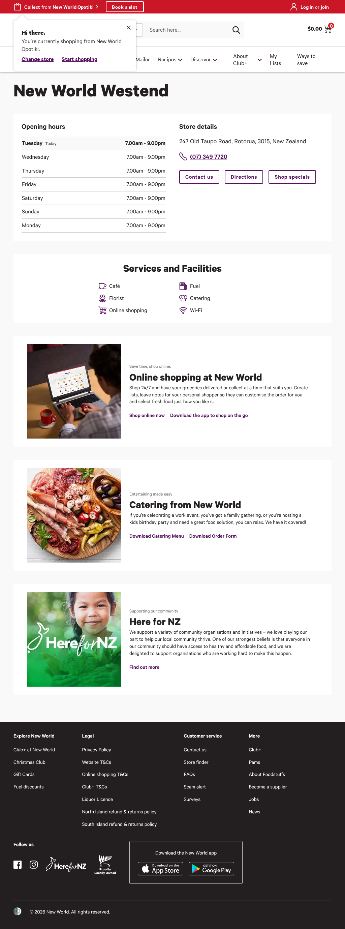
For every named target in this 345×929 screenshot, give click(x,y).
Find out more (144, 667)
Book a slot (125, 6)
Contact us (199, 177)
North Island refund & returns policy (119, 811)
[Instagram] (34, 865)
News (254, 811)
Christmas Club (29, 762)
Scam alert (195, 786)
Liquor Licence (97, 799)
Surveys (192, 799)
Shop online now (147, 415)
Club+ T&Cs (94, 786)
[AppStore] (160, 868)
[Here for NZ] (66, 864)
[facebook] (17, 865)
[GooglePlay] (211, 868)
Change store (38, 58)
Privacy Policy (96, 749)
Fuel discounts (28, 786)
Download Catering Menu (156, 536)
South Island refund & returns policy (119, 824)
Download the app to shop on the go (209, 415)
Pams (254, 762)
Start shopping (79, 58)
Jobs (254, 799)
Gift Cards (24, 774)
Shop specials (292, 177)
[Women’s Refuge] (17, 911)
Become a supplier (268, 786)
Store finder (196, 762)
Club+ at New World (34, 749)
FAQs (189, 774)
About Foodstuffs (267, 774)
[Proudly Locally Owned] (105, 865)
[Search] (236, 30)
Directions (244, 177)
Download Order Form (213, 536)
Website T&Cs (96, 762)
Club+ (255, 749)
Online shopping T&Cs (105, 774)
